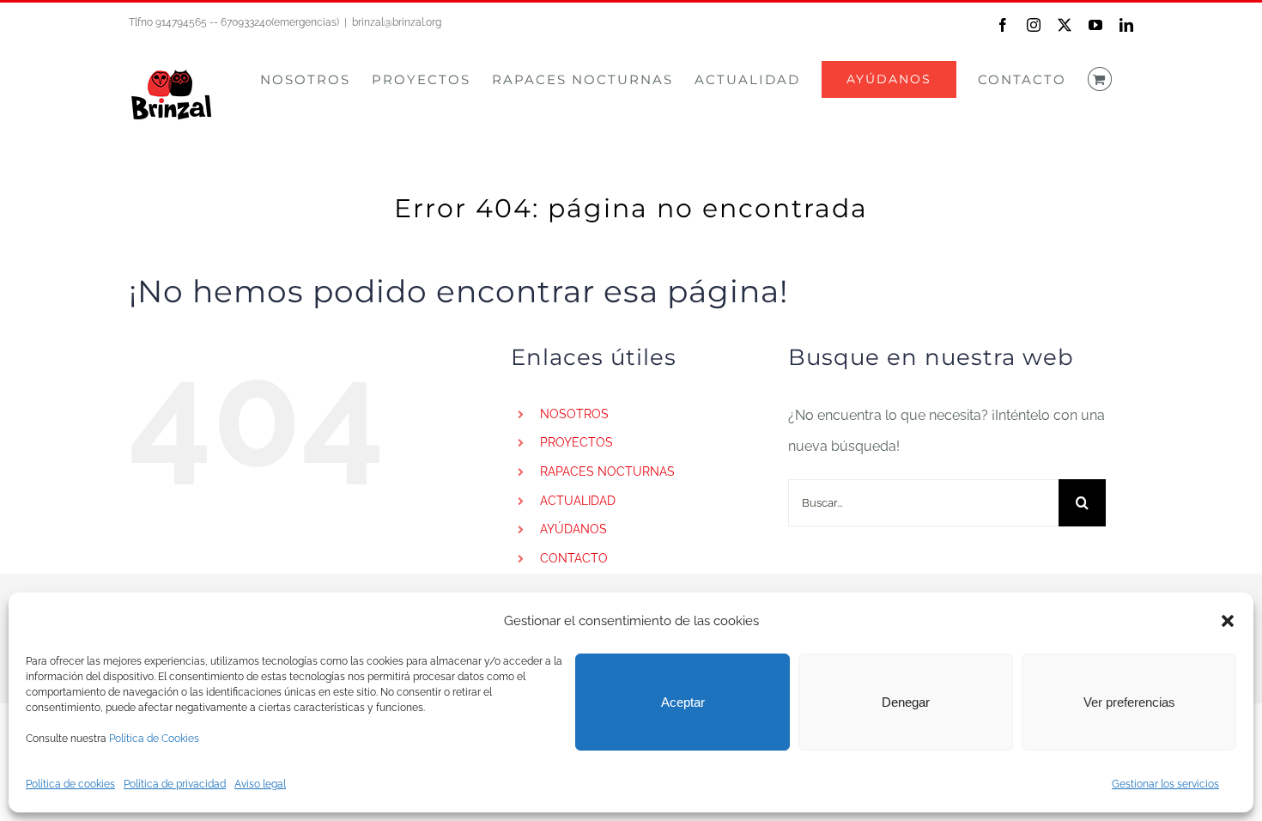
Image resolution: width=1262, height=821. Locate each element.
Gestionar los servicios (1165, 784)
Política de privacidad (175, 784)
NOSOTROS (574, 414)
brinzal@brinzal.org (396, 22)
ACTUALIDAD (578, 501)
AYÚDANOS (573, 529)
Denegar (906, 702)
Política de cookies (70, 784)
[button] (1227, 620)
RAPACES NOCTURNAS (607, 471)
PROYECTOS (576, 442)
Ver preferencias (1129, 702)
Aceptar (683, 702)
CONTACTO (574, 558)
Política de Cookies (154, 739)
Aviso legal (260, 784)
